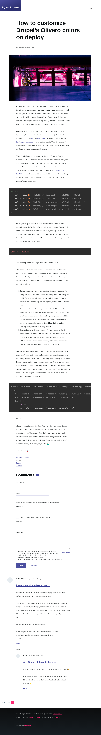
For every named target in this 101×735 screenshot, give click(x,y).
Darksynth (41, 138)
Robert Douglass (34, 717)
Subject (19, 522)
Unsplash (57, 717)
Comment (19, 532)
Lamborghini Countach (24, 142)
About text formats (65, 552)
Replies (18, 649)
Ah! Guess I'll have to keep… (39, 662)
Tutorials (19, 466)
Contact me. (57, 713)
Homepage (20, 506)
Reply (18, 643)
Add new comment (22, 457)
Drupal (18, 463)
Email (18, 493)
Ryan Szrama (10, 7)
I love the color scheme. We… (33, 585)
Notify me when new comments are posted (35, 517)
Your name (20, 482)
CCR (33, 138)
